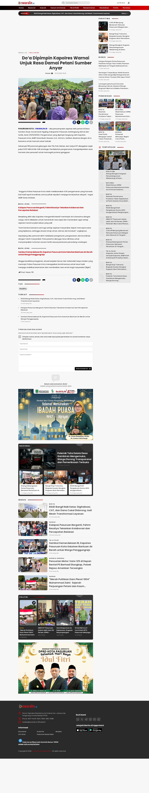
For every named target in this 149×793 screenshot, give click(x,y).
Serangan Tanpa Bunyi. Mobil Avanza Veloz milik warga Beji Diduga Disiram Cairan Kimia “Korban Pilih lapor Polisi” (114, 74)
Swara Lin (22, 52)
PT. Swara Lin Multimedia (41, 751)
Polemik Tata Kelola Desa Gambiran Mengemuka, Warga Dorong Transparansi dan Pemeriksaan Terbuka (74, 458)
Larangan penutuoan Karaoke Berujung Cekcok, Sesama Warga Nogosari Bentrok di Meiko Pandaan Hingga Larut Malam (113, 87)
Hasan (48, 73)
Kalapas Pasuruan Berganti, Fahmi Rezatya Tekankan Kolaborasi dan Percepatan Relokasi (51, 208)
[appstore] (82, 731)
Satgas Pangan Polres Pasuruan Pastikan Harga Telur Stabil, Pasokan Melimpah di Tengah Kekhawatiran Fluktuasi (114, 64)
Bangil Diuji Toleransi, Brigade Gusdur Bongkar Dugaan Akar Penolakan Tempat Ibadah (55, 489)
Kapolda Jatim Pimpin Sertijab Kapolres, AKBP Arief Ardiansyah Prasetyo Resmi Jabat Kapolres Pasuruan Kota (117, 257)
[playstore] (95, 731)
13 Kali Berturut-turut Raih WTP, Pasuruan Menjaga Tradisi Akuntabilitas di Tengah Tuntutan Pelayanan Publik (82, 635)
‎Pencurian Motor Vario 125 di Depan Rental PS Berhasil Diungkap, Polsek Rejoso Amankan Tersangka (70, 564)
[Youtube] (94, 719)
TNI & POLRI (34, 52)
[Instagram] (90, 719)
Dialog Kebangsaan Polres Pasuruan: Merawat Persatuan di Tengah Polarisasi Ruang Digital (30, 490)
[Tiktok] (99, 719)
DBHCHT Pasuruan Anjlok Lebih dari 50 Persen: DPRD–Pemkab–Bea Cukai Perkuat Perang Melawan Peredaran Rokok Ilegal (46, 635)
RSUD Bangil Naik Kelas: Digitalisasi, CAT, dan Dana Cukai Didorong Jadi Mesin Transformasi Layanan (47, 13)
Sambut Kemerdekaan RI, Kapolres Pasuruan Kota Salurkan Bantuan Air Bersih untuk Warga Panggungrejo (55, 253)
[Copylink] (91, 122)
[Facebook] (74, 122)
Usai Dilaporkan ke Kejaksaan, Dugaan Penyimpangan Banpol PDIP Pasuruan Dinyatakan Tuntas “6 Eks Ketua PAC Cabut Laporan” (64, 636)
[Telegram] (87, 122)
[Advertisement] (55, 34)
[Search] (63, 2)
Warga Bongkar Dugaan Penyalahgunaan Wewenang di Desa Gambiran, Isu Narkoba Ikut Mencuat (119, 49)
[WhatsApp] (83, 122)
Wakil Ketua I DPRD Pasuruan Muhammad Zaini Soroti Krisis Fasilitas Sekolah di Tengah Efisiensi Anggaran (123, 118)
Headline (22, 289)
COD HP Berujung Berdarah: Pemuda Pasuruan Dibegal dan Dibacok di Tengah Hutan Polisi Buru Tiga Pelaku (119, 27)
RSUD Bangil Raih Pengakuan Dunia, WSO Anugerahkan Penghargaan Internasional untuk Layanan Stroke (79, 491)
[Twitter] (78, 122)
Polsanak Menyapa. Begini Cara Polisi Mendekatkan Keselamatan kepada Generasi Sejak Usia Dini (122, 141)
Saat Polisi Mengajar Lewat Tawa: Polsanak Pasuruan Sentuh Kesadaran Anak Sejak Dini (106, 140)
